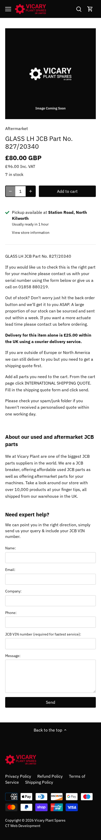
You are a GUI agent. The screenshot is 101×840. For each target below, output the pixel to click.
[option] (50, 73)
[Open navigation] (8, 9)
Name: (10, 548)
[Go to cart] (90, 9)
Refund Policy (50, 776)
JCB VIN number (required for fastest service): (43, 634)
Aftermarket (16, 128)
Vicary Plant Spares (50, 820)
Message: (12, 655)
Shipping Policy (39, 782)
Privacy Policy (18, 776)
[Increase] (30, 191)
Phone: (11, 612)
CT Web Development (22, 825)
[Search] (78, 9)
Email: (10, 569)
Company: (13, 591)
